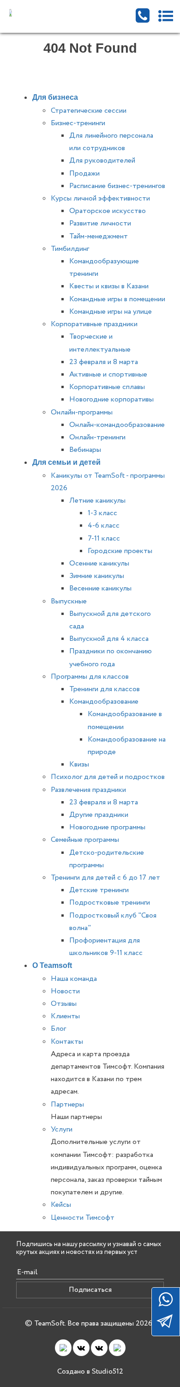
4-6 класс (104, 525)
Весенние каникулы (100, 588)
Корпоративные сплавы (107, 387)
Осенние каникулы (99, 563)
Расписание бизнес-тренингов (117, 186)
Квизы (79, 764)
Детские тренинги (99, 890)
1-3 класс (102, 513)
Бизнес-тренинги (78, 123)
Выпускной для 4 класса (109, 638)
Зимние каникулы (96, 576)
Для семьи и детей (66, 462)
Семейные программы (85, 839)
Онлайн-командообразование (117, 425)
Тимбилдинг (70, 248)
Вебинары (85, 449)
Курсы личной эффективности (100, 198)
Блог (58, 1028)
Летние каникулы (97, 500)
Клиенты (65, 1016)
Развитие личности (100, 223)
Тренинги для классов (104, 689)
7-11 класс (104, 538)
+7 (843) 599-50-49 (142, 15)
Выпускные (69, 601)
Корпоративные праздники (94, 324)
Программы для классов (90, 676)
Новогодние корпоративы (111, 399)
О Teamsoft (52, 965)
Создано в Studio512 (90, 1371)
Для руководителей (102, 160)
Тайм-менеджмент (98, 236)
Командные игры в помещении (117, 299)
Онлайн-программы (82, 412)
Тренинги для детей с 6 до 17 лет (105, 877)
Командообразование (103, 701)
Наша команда (74, 978)
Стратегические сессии (88, 110)
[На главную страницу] (49, 12)
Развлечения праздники (88, 790)
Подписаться (90, 1289)
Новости (65, 991)
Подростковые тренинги (109, 902)
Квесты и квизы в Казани (109, 286)
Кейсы (61, 1204)
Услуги (61, 1129)
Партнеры (67, 1104)
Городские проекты (120, 551)
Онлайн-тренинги (97, 437)
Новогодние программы (107, 827)
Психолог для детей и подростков (108, 777)
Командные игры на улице (110, 311)
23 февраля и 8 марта (103, 362)
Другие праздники (98, 814)
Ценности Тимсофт (82, 1217)
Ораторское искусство (107, 211)
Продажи (84, 173)
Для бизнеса (55, 97)
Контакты (67, 1041)
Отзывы (64, 1003)
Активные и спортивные (108, 374)
